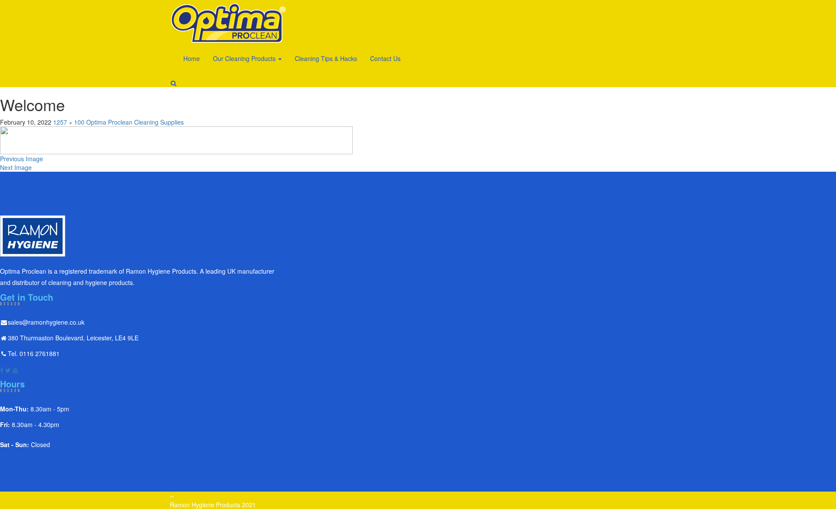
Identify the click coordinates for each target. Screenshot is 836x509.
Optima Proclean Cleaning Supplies (135, 122)
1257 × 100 (68, 122)
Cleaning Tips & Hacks (326, 58)
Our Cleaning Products (245, 58)
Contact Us (385, 58)
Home (191, 58)
